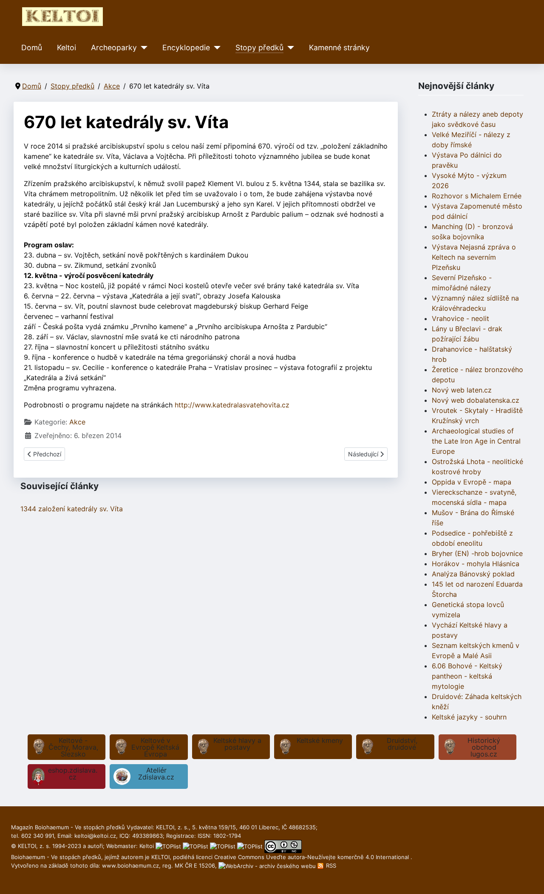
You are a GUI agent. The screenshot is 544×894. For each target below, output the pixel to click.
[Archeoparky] (142, 47)
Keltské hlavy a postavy (237, 743)
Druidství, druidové (402, 743)
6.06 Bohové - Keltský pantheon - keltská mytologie (467, 676)
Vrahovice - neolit (460, 318)
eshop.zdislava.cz (72, 773)
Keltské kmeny (320, 740)
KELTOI (160, 857)
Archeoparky (114, 47)
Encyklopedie (186, 47)
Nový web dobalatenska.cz (475, 400)
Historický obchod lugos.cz (484, 747)
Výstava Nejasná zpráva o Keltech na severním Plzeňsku (474, 257)
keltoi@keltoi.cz (95, 835)
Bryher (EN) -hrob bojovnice (477, 553)
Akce (77, 422)
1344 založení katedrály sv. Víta (71, 508)
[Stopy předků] (288, 47)
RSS (330, 865)
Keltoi (66, 47)
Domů (31, 47)
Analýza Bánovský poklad (473, 574)
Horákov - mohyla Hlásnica (475, 563)
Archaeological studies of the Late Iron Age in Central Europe (476, 441)
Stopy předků (259, 47)
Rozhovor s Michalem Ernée (476, 196)
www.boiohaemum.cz (130, 865)
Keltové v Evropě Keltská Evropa (155, 747)
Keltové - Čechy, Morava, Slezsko (73, 747)
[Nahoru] (529, 878)
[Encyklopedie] (215, 47)
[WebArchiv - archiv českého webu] (267, 865)
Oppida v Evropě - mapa (471, 482)
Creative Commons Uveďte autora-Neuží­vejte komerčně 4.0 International (312, 857)
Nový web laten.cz (462, 390)
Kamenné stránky (339, 47)
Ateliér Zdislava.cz (156, 773)
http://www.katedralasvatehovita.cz (232, 405)
